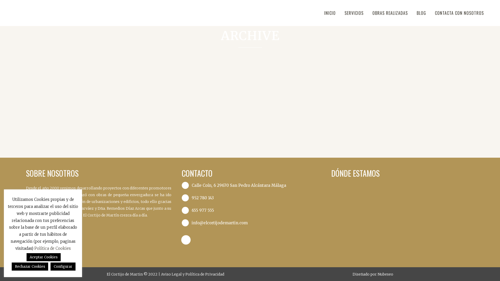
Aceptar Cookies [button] (44, 257)
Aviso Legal (172, 274)
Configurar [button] (63, 266)
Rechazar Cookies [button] (30, 266)
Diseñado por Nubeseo (373, 274)
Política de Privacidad (204, 274)
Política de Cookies (52, 248)
